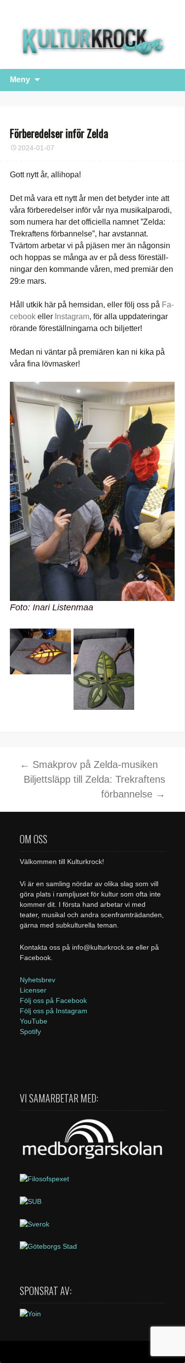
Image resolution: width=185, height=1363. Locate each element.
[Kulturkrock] (92, 34)
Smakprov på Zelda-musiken (89, 764)
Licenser (33, 990)
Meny (20, 79)
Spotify (30, 1031)
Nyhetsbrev (37, 980)
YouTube (33, 1021)
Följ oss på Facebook (53, 1000)
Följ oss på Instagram (53, 1011)
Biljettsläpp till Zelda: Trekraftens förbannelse (94, 786)
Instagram (72, 316)
